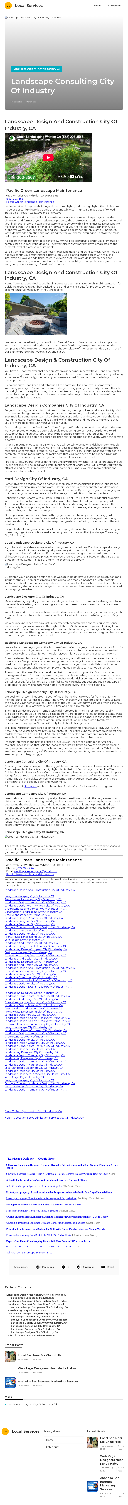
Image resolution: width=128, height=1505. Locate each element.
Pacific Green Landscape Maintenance (30, 201)
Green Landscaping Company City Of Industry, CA (35, 908)
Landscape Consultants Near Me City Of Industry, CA (37, 996)
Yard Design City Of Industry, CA (24, 939)
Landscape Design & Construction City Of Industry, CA (38, 986)
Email (110, 1267)
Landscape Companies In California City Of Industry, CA (38, 980)
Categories (114, 5)
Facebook (48, 1267)
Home (97, 5)
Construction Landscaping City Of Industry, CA (33, 911)
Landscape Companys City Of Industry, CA (31, 930)
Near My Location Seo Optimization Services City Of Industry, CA (44, 1117)
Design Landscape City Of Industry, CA (28, 952)
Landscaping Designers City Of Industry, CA (31, 961)
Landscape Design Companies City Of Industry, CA (35, 902)
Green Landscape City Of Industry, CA (28, 915)
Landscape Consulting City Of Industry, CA (31, 977)
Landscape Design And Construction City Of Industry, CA (40, 890)
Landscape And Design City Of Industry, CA (31, 943)
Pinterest (88, 1267)
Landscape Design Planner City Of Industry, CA (34, 918)
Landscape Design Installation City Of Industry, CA (35, 946)
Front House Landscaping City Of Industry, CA (33, 899)
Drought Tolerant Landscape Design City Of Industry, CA (40, 927)
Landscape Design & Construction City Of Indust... (37, 1304)
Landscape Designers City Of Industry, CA (30, 974)
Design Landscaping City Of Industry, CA (29, 896)
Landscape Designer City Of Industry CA (36, 68)
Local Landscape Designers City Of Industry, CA (34, 1067)
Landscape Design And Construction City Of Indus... (36, 1294)
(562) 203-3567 (15, 198)
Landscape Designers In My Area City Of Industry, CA (37, 905)
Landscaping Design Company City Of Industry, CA (36, 949)
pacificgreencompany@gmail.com (35, 871)
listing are (31, 786)
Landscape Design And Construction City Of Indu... (37, 1301)
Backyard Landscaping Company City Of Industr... (39, 1319)
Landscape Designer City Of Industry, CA (30, 921)
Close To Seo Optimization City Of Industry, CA (33, 1111)
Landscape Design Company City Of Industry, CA (35, 1042)
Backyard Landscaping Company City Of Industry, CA (37, 1024)
